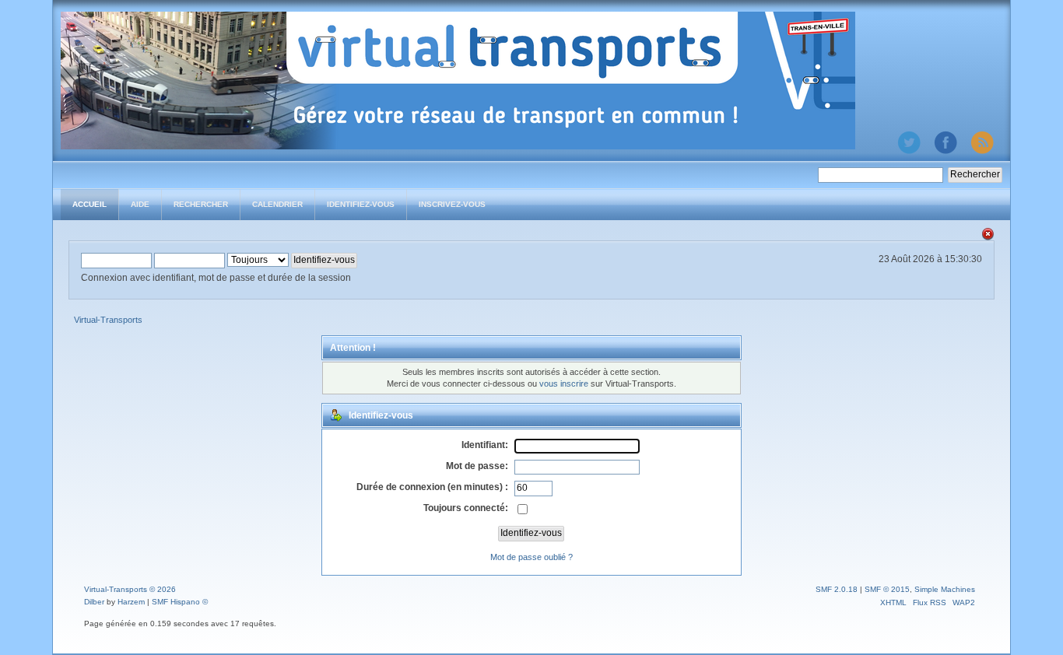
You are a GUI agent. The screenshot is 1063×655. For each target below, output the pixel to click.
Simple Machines (944, 589)
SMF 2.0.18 (837, 589)
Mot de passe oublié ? (531, 557)
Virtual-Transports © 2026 (130, 589)
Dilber (94, 601)
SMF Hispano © (180, 601)
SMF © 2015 (887, 589)
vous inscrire (563, 383)
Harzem (131, 601)
